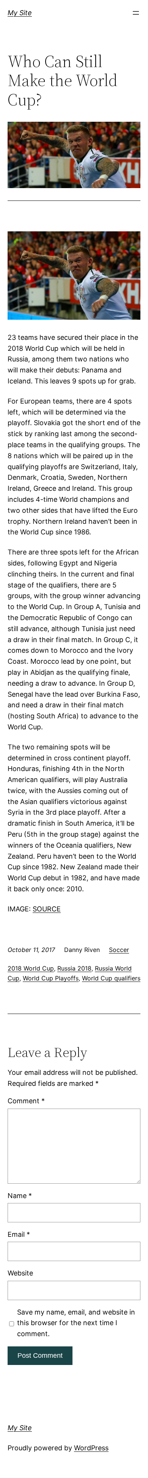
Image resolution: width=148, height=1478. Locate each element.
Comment (26, 1101)
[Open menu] (135, 12)
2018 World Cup (31, 968)
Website (20, 1273)
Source (47, 909)
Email (19, 1234)
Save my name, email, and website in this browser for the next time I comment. (76, 1323)
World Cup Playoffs (51, 978)
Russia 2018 (74, 968)
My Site (20, 13)
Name (20, 1196)
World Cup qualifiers (111, 978)
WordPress (91, 1448)
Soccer (119, 949)
